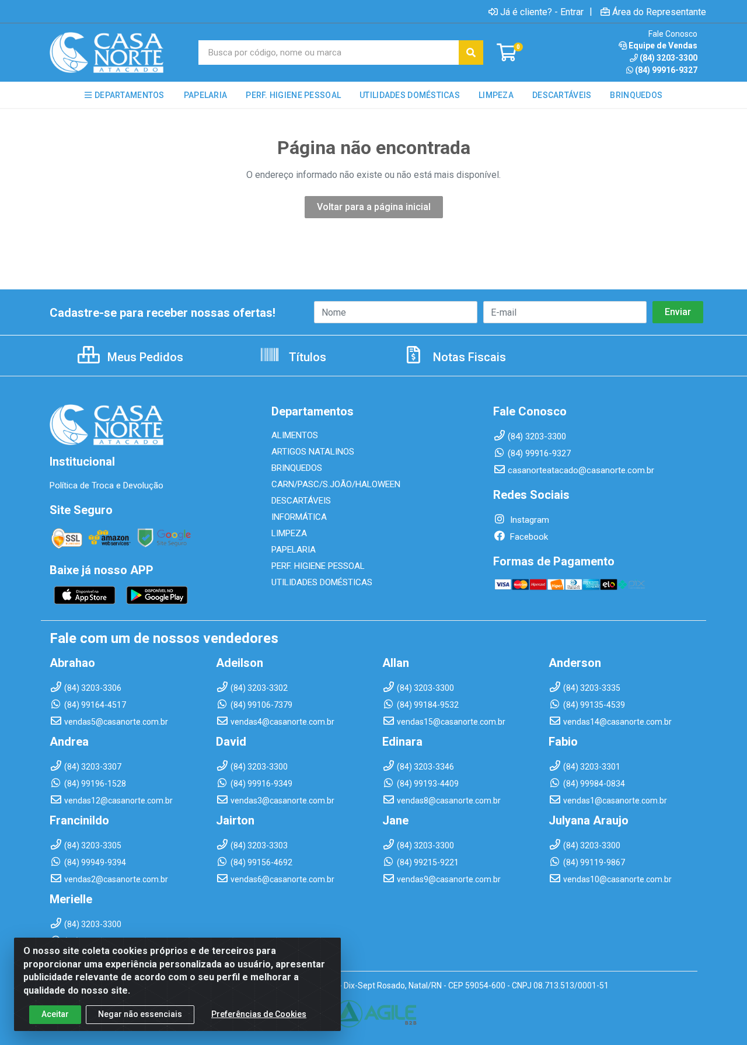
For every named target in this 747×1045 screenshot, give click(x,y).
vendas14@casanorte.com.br (617, 721)
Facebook (528, 537)
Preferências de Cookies (258, 1014)
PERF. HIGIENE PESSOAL (318, 566)
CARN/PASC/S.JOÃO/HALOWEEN (335, 484)
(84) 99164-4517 (95, 705)
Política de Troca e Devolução (106, 485)
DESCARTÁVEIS (301, 500)
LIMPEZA (289, 533)
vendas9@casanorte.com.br (449, 879)
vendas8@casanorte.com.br (449, 800)
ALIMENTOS (294, 435)
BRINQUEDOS (296, 468)
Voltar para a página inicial (374, 206)
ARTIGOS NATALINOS (312, 451)
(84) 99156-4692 (261, 862)
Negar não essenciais (140, 1014)
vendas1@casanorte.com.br (615, 800)
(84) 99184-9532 (428, 705)
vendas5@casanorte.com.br (116, 721)
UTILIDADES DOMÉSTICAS (321, 582)
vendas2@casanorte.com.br (116, 879)
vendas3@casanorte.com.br (282, 800)
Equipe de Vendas (663, 45)
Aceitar (55, 1014)
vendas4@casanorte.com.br (282, 721)
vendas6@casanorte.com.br (282, 879)
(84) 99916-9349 (261, 783)
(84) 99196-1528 (95, 783)
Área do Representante (659, 11)
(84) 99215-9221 (428, 862)
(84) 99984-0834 (594, 783)
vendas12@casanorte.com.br (118, 800)
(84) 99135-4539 (594, 705)
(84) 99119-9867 (594, 862)
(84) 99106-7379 (261, 705)
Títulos (306, 357)
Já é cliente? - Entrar (542, 11)
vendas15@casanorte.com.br (451, 721)
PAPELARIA (293, 549)
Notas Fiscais (468, 357)
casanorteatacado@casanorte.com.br (581, 470)
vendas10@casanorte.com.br (617, 879)
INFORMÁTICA (299, 517)
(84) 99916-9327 (666, 70)
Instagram (528, 520)
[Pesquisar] (471, 52)
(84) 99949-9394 (95, 862)
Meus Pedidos (143, 357)
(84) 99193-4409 (428, 783)
